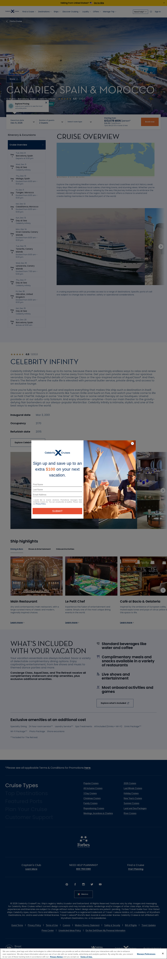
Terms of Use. (86, 957)
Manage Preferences (146, 954)
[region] (83, 953)
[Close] (163, 953)
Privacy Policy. (41, 504)
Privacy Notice (56, 957)
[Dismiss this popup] (132, 444)
